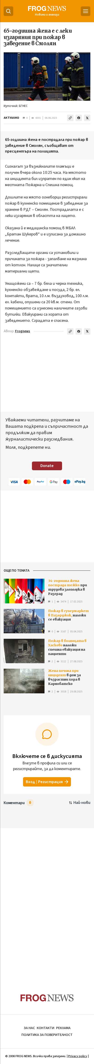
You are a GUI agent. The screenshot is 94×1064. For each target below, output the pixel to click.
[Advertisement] (47, 902)
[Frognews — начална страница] (47, 997)
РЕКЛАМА (63, 1027)
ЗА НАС (29, 1027)
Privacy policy (77, 1056)
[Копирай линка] (70, 118)
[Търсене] (8, 11)
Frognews (22, 331)
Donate (47, 466)
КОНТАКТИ (45, 1027)
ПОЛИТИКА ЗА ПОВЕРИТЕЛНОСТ (47, 1034)
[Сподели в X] (87, 118)
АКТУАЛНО (11, 118)
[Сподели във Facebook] (79, 118)
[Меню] (85, 11)
